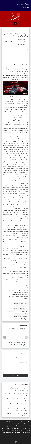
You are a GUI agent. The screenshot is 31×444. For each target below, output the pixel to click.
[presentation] (26, 337)
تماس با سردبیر (26, 7)
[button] (15, 23)
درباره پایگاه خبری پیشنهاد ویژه (22, 4)
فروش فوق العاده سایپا (23, 65)
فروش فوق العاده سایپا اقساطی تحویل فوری (17, 311)
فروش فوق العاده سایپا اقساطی (20, 308)
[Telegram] (15, 441)
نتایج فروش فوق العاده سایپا (21, 319)
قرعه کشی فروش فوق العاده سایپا (19, 316)
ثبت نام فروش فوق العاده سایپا (20, 303)
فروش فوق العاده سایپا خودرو (20, 314)
